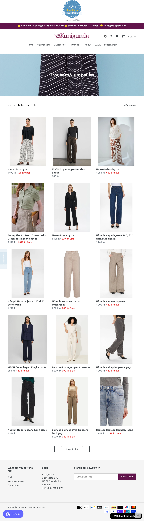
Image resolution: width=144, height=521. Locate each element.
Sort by (11, 105)
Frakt (11, 477)
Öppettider (14, 485)
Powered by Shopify (36, 507)
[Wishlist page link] (105, 36)
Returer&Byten (16, 481)
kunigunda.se (21, 507)
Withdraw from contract (126, 516)
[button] (3, 260)
